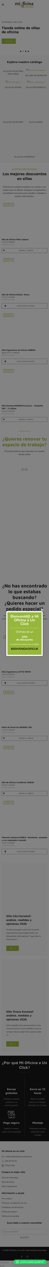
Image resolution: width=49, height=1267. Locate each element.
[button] (30, 1262)
